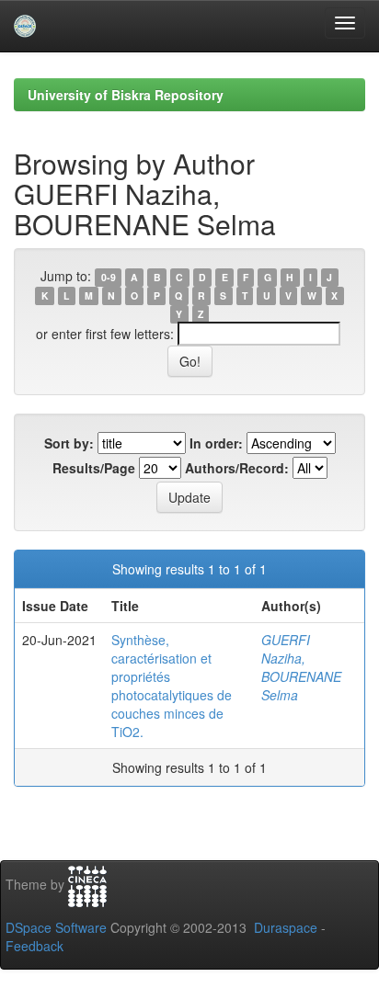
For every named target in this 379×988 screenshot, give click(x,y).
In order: (216, 443)
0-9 (108, 277)
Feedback (34, 946)
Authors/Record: (237, 468)
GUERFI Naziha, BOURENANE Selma (301, 667)
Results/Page (93, 468)
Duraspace (285, 927)
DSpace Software (56, 927)
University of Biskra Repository (126, 94)
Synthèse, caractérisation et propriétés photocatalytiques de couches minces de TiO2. (171, 685)
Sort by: (69, 443)
